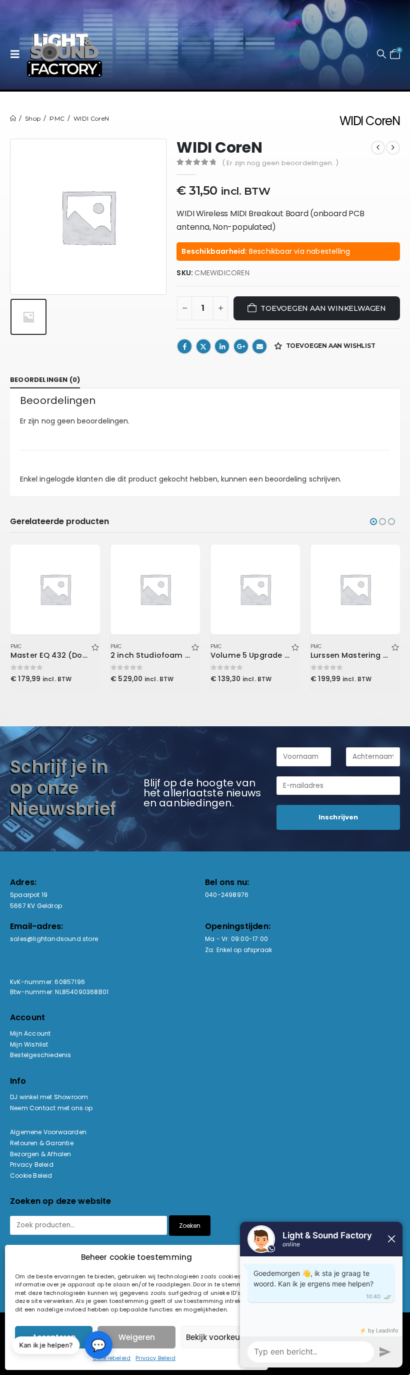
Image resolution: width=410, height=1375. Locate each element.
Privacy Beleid (156, 1358)
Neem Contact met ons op (51, 1108)
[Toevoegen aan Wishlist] (95, 646)
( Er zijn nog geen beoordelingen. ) (280, 163)
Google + (241, 346)
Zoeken (189, 1225)
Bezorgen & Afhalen (41, 1154)
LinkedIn (222, 346)
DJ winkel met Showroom (49, 1097)
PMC (16, 646)
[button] (17, 54)
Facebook (184, 346)
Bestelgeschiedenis (41, 1055)
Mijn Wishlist (29, 1044)
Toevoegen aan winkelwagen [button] (83, 561)
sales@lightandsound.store (54, 939)
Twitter (204, 346)
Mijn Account (30, 1033)
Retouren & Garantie (42, 1143)
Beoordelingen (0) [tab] (45, 379)
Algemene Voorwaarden (48, 1132)
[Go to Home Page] (13, 118)
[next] (393, 148)
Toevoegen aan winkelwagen (323, 308)
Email (260, 346)
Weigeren (136, 1337)
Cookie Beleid (31, 1175)
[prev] (378, 148)
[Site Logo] (64, 54)
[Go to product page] (55, 589)
